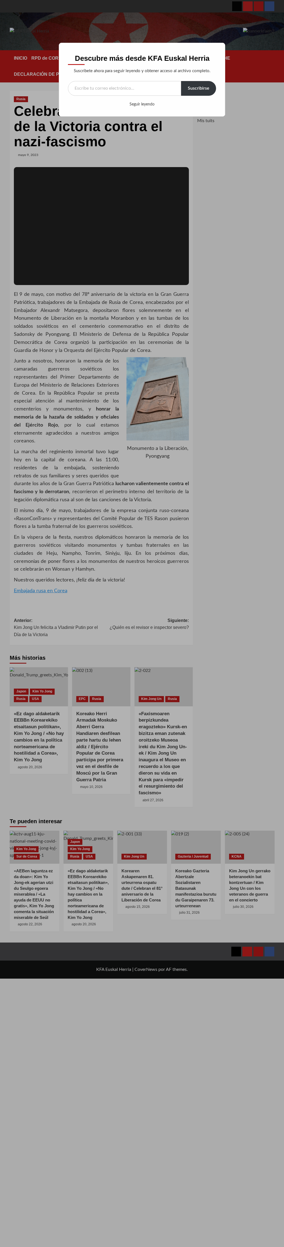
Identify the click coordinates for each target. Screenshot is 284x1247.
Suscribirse (198, 88)
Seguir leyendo (142, 104)
